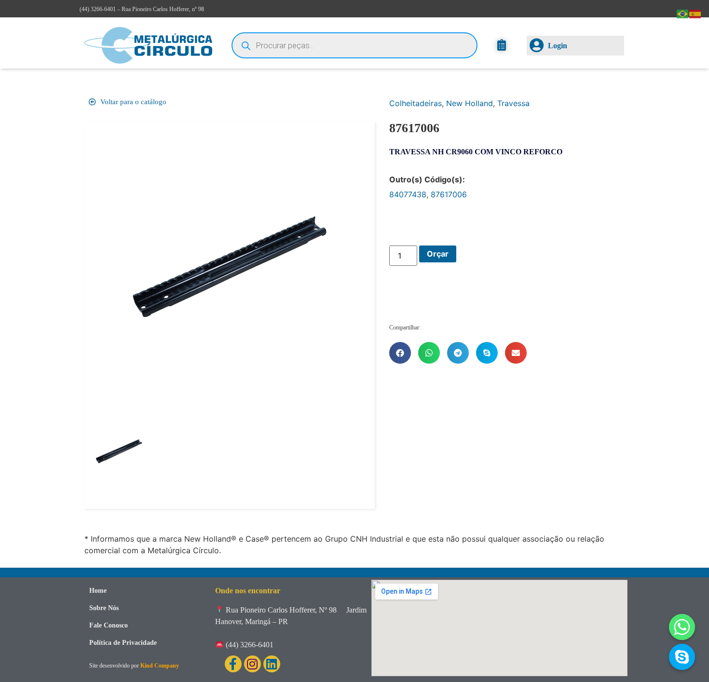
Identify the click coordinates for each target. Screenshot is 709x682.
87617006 (449, 194)
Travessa (513, 103)
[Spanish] (695, 13)
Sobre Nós (104, 608)
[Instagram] (252, 663)
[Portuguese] (683, 13)
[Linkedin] (271, 663)
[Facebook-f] (233, 663)
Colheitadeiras (415, 103)
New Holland (469, 103)
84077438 (407, 194)
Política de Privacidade (123, 642)
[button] (400, 353)
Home (98, 590)
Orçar (438, 254)
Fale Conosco (108, 625)
